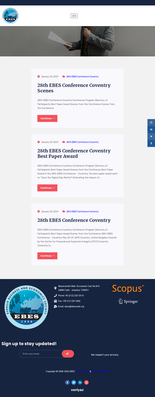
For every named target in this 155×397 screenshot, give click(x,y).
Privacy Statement (101, 371)
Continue (46, 118)
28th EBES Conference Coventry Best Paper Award (73, 153)
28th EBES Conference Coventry (82, 76)
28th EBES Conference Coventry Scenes (73, 88)
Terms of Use (82, 371)
